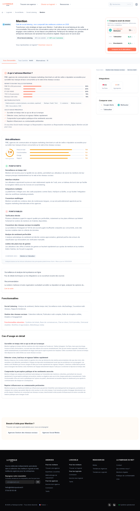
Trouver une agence (53, 468)
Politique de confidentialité (125, 475)
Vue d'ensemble (9, 60)
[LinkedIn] (114, 505)
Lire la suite (8, 288)
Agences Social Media (51, 433)
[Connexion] (136, 4)
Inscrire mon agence (53, 484)
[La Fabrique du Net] (7, 4)
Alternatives (42, 60)
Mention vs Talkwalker (27, 256)
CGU (118, 479)
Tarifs (47, 491)
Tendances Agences (100, 468)
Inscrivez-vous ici (45, 45)
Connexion (49, 488)
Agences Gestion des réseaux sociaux (22, 433)
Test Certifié (25, 60)
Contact (119, 465)
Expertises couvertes (53, 472)
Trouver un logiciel (75, 468)
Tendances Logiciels (100, 472)
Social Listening (31, 12)
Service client (132, 70)
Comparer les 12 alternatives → (122, 49)
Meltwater (124, 105)
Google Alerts (108, 105)
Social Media (19, 12)
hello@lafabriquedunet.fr (14, 487)
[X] (109, 505)
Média (95, 465)
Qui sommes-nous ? (123, 468)
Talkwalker (107, 109)
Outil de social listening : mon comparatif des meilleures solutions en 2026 (42, 24)
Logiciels (9, 12)
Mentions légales (122, 472)
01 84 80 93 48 (10, 490)
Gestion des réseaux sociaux (115, 70)
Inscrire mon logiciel (76, 478)
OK (38, 482)
